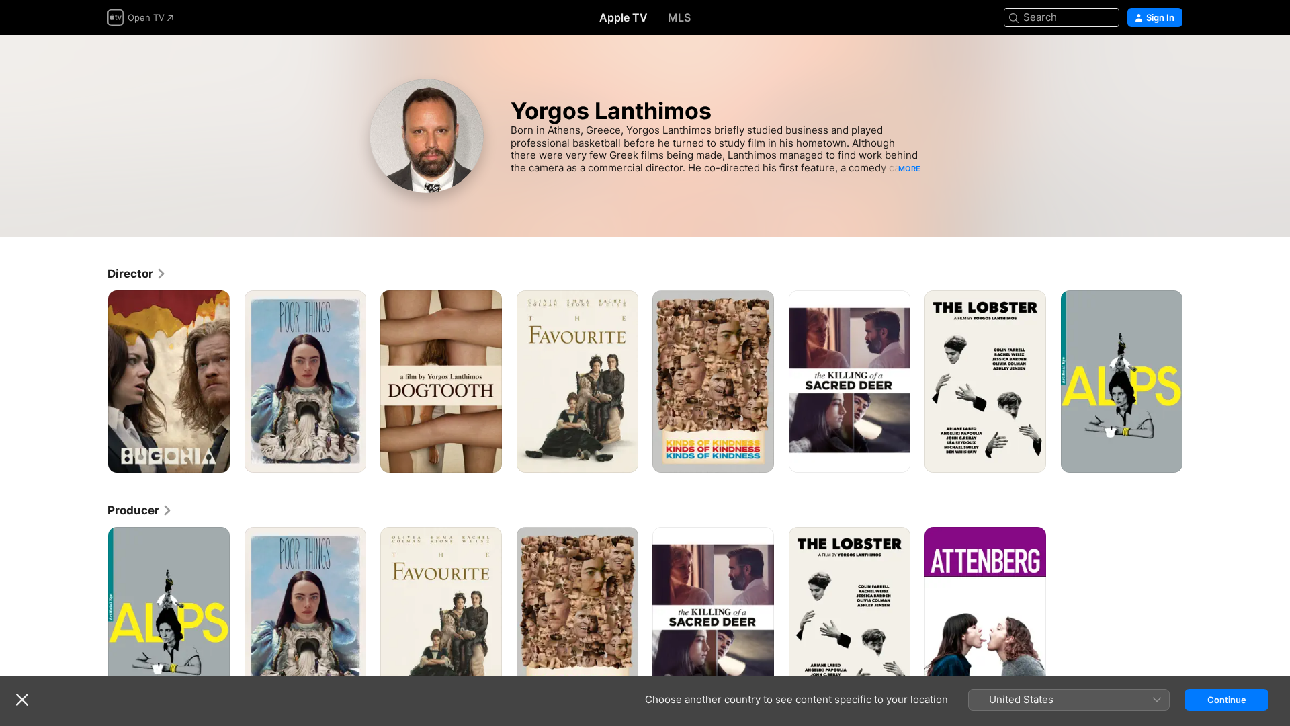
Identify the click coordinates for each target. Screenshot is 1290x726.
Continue (1226, 699)
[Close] (22, 700)
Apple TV (623, 17)
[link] (137, 273)
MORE (909, 168)
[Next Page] (1196, 381)
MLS (679, 17)
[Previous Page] (94, 381)
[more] (215, 457)
